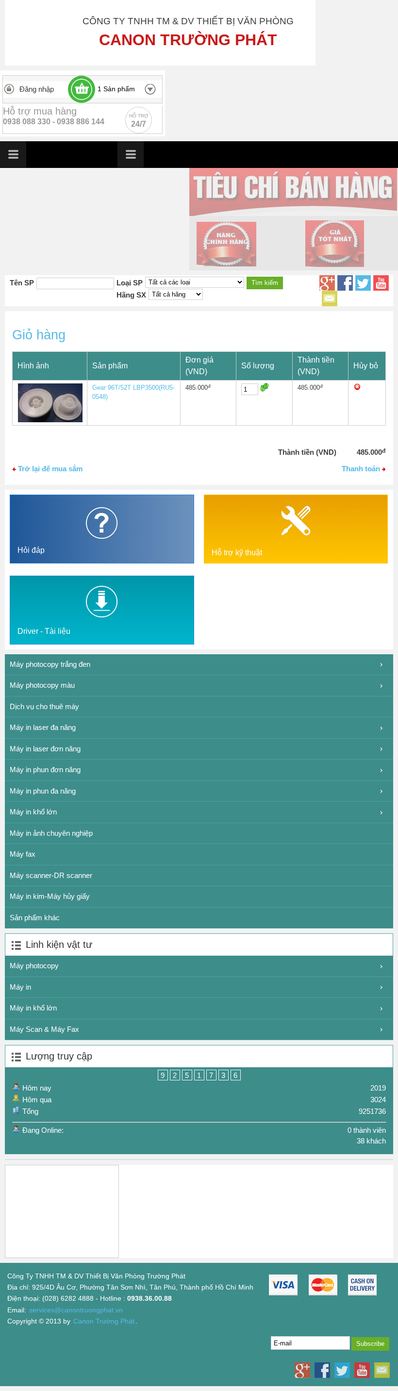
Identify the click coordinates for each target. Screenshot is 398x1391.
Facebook (345, 283)
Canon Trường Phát (103, 1321)
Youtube (381, 283)
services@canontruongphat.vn (76, 1310)
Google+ (327, 283)
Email (329, 298)
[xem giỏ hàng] (81, 89)
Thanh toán (362, 468)
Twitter (363, 283)
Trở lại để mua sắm (49, 468)
